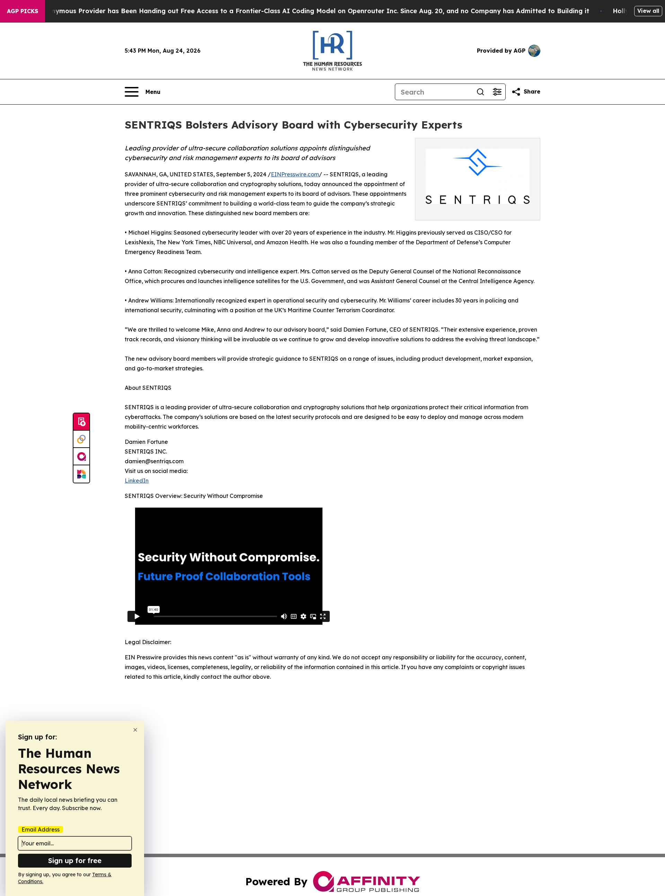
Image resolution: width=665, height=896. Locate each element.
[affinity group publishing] (81, 456)
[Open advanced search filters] (497, 92)
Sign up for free (74, 860)
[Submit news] (81, 422)
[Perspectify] (81, 439)
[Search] (480, 92)
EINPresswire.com (295, 174)
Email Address (40, 829)
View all (648, 10)
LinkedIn (137, 480)
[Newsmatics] (81, 474)
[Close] (135, 730)
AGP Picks (22, 11)
